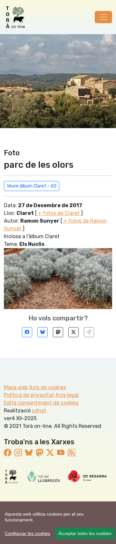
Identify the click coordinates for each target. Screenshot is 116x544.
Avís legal (67, 395)
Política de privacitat (29, 395)
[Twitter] (73, 332)
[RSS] (71, 453)
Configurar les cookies (27, 533)
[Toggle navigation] (103, 17)
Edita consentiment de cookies (41, 403)
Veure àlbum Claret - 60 (31, 186)
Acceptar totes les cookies (84, 533)
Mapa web (16, 387)
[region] (58, 522)
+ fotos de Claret (59, 213)
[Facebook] (27, 332)
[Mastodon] (58, 332)
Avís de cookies (47, 387)
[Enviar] (89, 332)
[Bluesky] (42, 332)
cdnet (39, 411)
